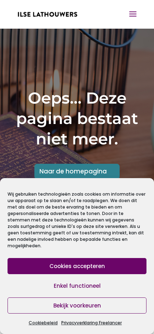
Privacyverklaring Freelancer (91, 323)
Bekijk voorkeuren (77, 305)
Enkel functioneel (77, 286)
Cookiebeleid (43, 323)
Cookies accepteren (77, 266)
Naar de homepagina (73, 171)
